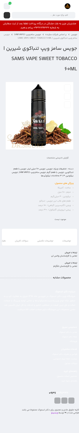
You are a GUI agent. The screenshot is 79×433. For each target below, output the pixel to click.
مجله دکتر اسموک (69, 336)
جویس (74, 34)
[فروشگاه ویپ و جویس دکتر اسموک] (67, 6)
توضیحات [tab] (66, 241)
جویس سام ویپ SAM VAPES (27, 34)
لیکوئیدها (45, 176)
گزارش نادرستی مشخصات (58, 157)
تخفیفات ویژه (60, 169)
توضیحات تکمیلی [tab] (45, 241)
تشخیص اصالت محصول (67, 376)
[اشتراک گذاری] (67, 104)
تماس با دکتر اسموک (68, 332)
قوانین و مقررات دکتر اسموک (64, 354)
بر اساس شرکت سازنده (56, 34)
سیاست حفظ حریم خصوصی (65, 358)
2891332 (58, 393)
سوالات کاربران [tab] (21, 241)
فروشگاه (73, 341)
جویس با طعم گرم (55, 172)
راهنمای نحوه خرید (69, 380)
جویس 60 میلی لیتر (36, 169)
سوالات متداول (70, 363)
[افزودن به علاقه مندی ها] (67, 88)
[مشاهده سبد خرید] (7, 6)
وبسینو (54, 413)
